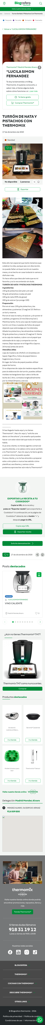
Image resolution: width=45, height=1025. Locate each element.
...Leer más (33, 91)
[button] (41, 3)
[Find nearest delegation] (4, 3)
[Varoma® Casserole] (33, 715)
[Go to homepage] (22, 3)
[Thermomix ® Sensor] (33, 756)
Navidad (9, 596)
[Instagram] (26, 952)
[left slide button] (4, 622)
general (7, 14)
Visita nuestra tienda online (21, 9)
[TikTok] (35, 952)
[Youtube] (18, 952)
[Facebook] (10, 952)
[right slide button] (40, 622)
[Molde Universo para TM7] (12, 756)
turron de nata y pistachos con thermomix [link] (27, 14)
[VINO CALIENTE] (22, 583)
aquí (23, 433)
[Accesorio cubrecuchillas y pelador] (12, 715)
